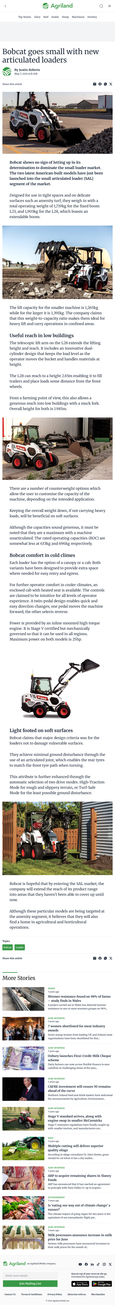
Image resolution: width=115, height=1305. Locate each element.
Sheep (65, 16)
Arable (55, 16)
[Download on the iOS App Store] (80, 1284)
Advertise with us (77, 1294)
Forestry (92, 16)
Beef (45, 16)
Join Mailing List (30, 1283)
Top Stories (24, 16)
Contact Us (10, 1294)
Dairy (37, 16)
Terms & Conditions (31, 1294)
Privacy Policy (54, 1294)
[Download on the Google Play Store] (102, 1284)
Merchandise (98, 1294)
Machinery (78, 16)
